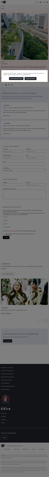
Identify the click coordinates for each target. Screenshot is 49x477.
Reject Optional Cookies (16, 78)
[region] (24, 76)
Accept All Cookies (30, 78)
